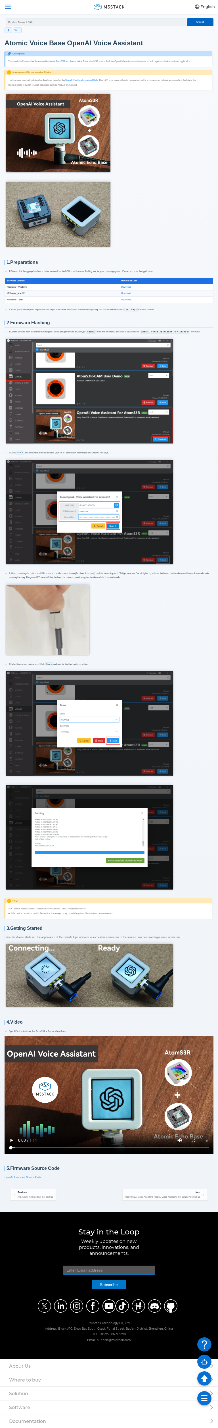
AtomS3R (60, 61)
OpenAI (18, 309)
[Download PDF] (8, 30)
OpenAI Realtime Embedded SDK (81, 80)
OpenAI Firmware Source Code (23, 1177)
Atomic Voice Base (79, 61)
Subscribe (109, 1284)
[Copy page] (18, 30)
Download (126, 287)
